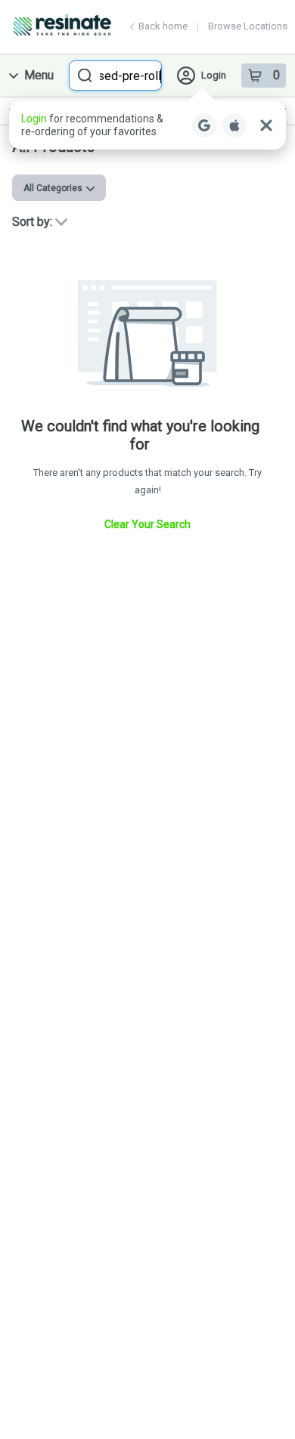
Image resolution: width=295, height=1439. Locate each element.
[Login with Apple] (234, 125)
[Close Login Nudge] (266, 125)
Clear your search (147, 524)
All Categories (52, 188)
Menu (39, 75)
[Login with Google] (204, 125)
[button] (147, 125)
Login (213, 75)
